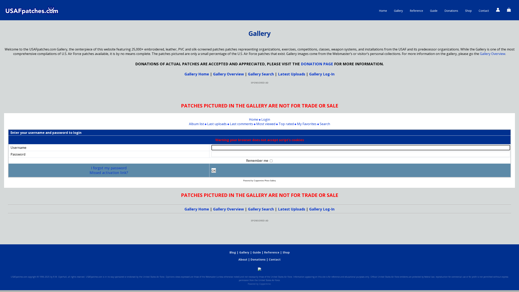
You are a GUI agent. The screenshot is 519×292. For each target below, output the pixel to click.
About (242, 259)
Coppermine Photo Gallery (265, 181)
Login (265, 119)
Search (325, 124)
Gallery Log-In (322, 74)
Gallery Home (196, 74)
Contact (484, 11)
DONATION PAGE (317, 63)
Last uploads (217, 124)
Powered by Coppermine (259, 283)
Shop (468, 11)
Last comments (241, 124)
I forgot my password (109, 167)
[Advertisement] (259, 93)
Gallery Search (261, 74)
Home (383, 11)
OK (214, 170)
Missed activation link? (109, 172)
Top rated (286, 124)
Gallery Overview (492, 54)
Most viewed (265, 124)
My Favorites (306, 124)
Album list (196, 124)
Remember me (257, 160)
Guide (434, 11)
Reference (416, 11)
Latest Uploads (291, 74)
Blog (232, 252)
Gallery (398, 11)
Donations (451, 11)
